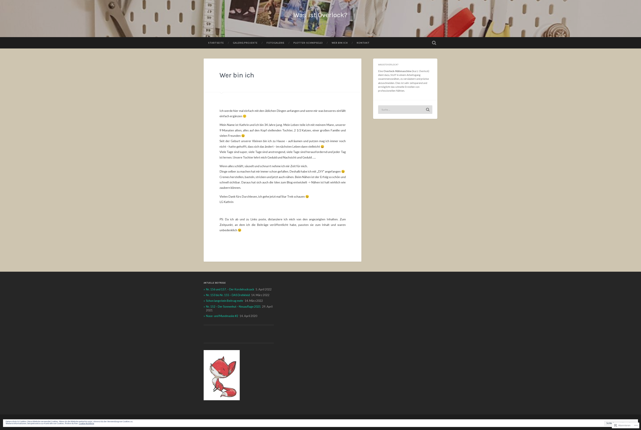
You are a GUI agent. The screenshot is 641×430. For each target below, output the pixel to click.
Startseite (216, 42)
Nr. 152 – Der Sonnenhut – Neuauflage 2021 (233, 306)
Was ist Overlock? (320, 15)
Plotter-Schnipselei (308, 42)
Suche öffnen (434, 42)
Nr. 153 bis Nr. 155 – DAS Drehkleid (228, 295)
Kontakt (363, 42)
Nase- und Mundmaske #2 (222, 316)
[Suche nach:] (405, 109)
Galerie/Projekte (245, 42)
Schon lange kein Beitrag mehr (224, 300)
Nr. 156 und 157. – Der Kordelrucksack (230, 289)
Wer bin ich (340, 42)
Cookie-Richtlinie (86, 423)
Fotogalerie (275, 42)
